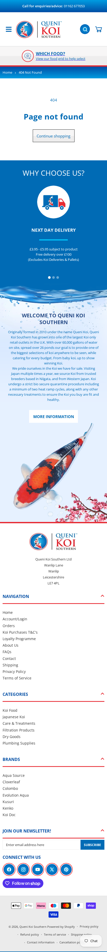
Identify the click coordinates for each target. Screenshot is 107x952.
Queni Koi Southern (32, 927)
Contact (9, 658)
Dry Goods (12, 736)
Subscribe (92, 845)
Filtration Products (19, 730)
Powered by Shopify (61, 927)
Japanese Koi (14, 716)
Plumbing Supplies (19, 743)
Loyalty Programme (19, 638)
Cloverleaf (11, 781)
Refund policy (29, 934)
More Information (53, 416)
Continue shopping (53, 135)
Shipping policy (81, 934)
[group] (53, 56)
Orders (9, 625)
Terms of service (55, 934)
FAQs (7, 651)
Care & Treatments (19, 723)
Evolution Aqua (16, 795)
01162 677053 (74, 6)
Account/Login (15, 618)
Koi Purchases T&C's (20, 632)
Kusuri (8, 801)
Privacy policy (89, 926)
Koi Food (10, 710)
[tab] (49, 277)
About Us (10, 645)
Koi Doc (9, 814)
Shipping (10, 665)
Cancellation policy (72, 942)
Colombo (10, 788)
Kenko (8, 808)
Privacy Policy (14, 671)
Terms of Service (17, 678)
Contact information (41, 942)
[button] (85, 29)
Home (7, 72)
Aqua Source (14, 775)
